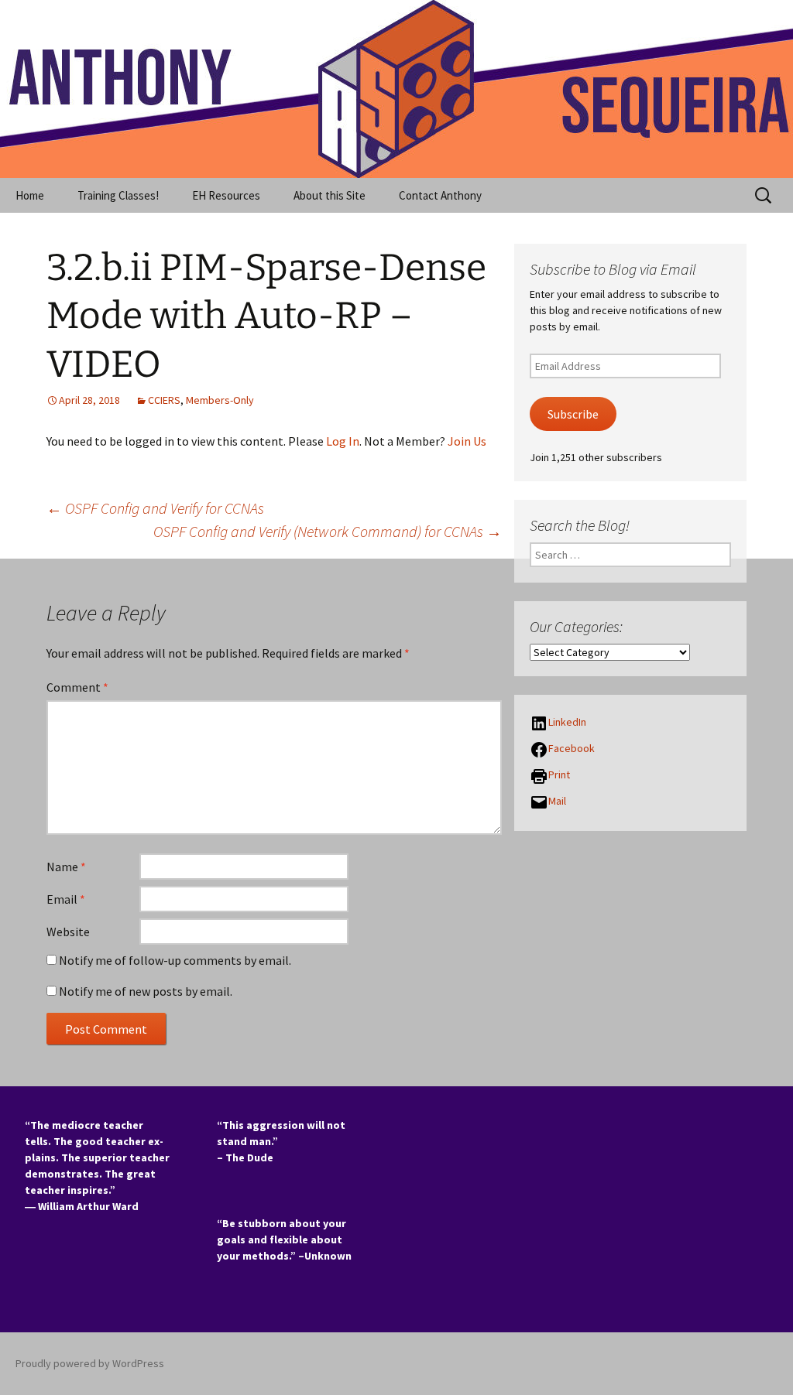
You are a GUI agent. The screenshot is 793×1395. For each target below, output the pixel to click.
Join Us (467, 441)
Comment (77, 687)
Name (66, 866)
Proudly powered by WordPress (89, 1363)
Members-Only (220, 400)
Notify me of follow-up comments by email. (175, 960)
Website (68, 931)
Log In (342, 441)
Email (65, 899)
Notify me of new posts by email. (145, 991)
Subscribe (573, 414)
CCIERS (164, 400)
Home (29, 195)
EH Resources (226, 195)
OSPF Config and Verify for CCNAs (155, 508)
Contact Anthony (440, 195)
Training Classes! (118, 195)
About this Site (330, 195)
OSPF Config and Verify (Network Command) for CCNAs (327, 531)
